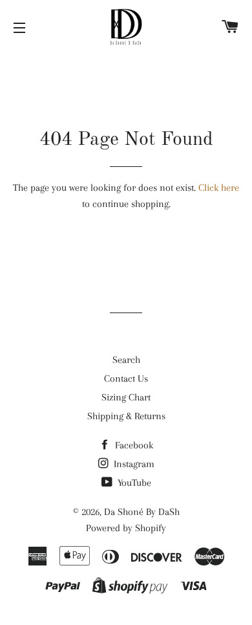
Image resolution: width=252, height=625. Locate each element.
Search (126, 360)
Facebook (132, 445)
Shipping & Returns (126, 416)
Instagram (132, 464)
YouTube (133, 482)
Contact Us (126, 378)
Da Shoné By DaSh (142, 512)
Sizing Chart (126, 397)
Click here (218, 187)
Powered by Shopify (126, 528)
